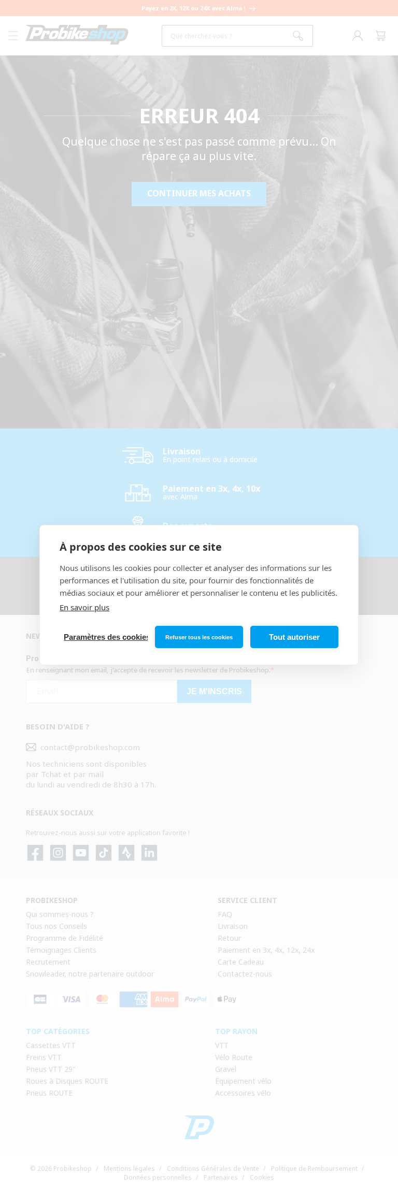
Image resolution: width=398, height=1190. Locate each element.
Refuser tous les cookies (199, 637)
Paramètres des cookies (106, 637)
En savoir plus (84, 607)
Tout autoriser (294, 637)
